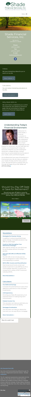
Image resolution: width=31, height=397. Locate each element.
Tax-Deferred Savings (9, 284)
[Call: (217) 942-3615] (10, 166)
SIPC (5, 374)
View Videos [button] (8, 78)
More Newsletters (9, 275)
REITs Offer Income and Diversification (15, 263)
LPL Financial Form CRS (6, 368)
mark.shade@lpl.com (15, 55)
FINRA (2, 374)
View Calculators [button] (9, 95)
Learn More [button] (8, 114)
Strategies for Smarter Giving (12, 236)
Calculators (7, 282)
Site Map (2, 390)
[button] (24, 14)
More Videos (15, 198)
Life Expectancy (8, 293)
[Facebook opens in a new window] (15, 59)
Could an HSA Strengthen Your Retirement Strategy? (12, 245)
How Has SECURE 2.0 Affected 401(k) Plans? (14, 254)
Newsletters (7, 233)
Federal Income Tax (9, 301)
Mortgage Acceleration (10, 307)
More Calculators (8, 315)
